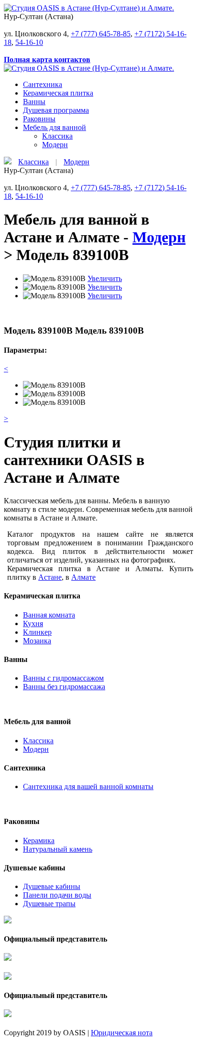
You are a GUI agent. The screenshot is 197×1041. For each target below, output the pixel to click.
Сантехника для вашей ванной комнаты (88, 786)
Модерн (55, 145)
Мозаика (37, 641)
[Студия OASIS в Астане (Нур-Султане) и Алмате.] (89, 8)
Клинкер (37, 632)
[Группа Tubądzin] (7, 968)
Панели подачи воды (57, 895)
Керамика (39, 840)
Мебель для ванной (54, 127)
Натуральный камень (57, 849)
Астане (50, 577)
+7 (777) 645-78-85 (101, 34)
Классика (57, 136)
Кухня (33, 623)
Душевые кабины (51, 886)
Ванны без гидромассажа (64, 687)
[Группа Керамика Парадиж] (7, 930)
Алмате (83, 577)
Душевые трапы (49, 904)
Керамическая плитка (58, 93)
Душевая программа (56, 110)
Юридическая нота (122, 1033)
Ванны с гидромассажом (63, 678)
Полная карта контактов (47, 59)
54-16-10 (29, 42)
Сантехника (42, 84)
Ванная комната (49, 615)
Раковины (39, 119)
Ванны (34, 102)
